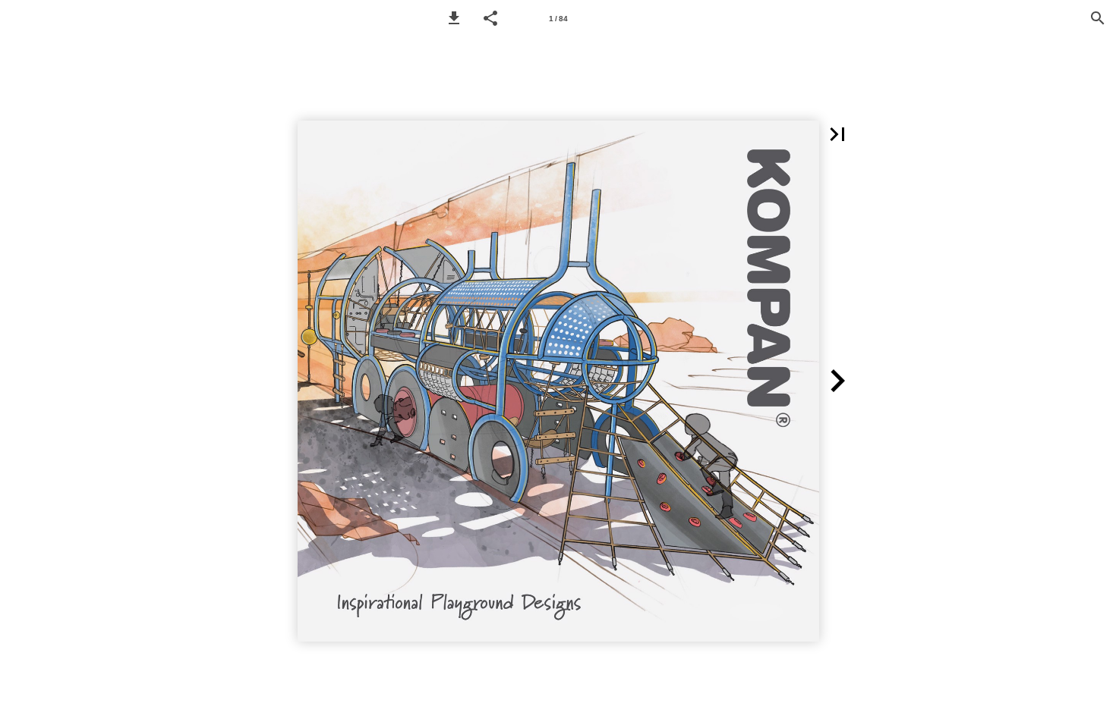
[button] (454, 18)
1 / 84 (558, 18)
